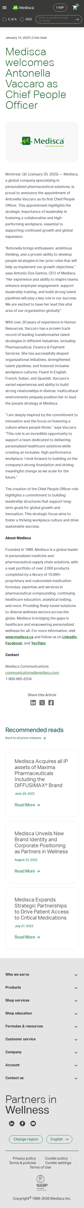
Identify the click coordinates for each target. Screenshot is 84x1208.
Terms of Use (40, 1167)
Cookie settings (58, 1163)
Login (60, 7)
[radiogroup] (17, 19)
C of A (12, 19)
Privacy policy (24, 1158)
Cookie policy (56, 1158)
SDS (29, 19)
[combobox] (53, 19)
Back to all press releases (23, 738)
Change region (26, 1139)
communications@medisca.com (32, 673)
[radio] (4, 19)
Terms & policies (22, 1163)
